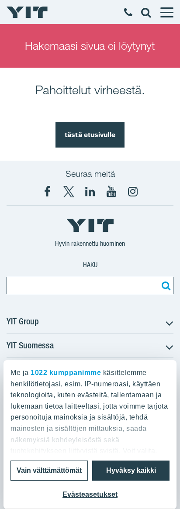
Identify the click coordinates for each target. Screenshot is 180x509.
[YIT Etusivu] (27, 12)
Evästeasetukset (90, 494)
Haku (90, 265)
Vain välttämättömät (49, 470)
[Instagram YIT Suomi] (133, 192)
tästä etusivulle (90, 134)
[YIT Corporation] (90, 192)
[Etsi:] (164, 285)
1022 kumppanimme (66, 372)
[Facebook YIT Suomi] (47, 192)
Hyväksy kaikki (131, 470)
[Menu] (166, 12)
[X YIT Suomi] (69, 192)
